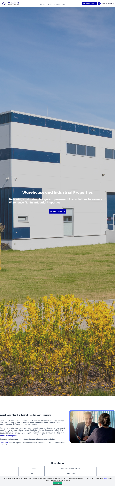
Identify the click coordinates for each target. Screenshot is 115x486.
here (105, 478)
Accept (57, 483)
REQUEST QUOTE (89, 4)
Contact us (4, 443)
